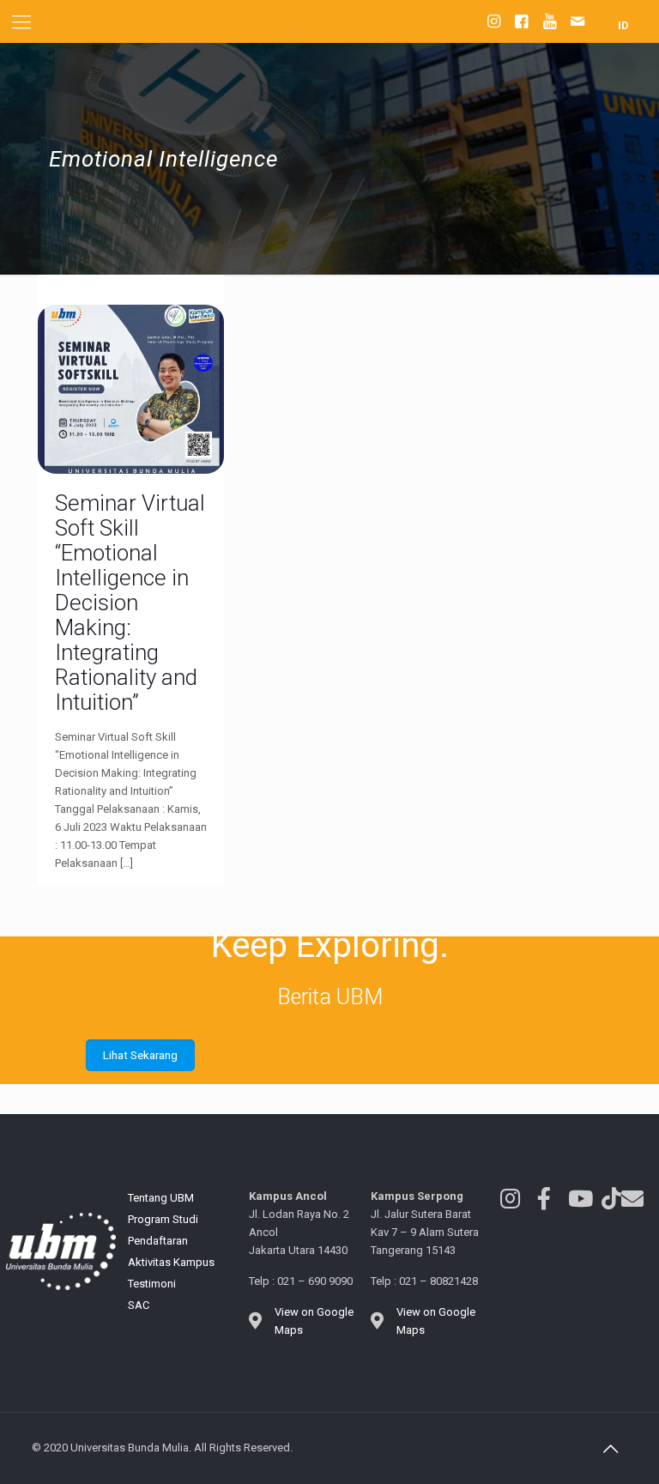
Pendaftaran (158, 1240)
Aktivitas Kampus (171, 1262)
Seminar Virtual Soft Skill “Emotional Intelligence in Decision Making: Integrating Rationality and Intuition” (130, 602)
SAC (138, 1305)
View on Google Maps (314, 1320)
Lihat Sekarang (140, 1055)
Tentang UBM (161, 1197)
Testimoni (152, 1283)
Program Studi (163, 1219)
